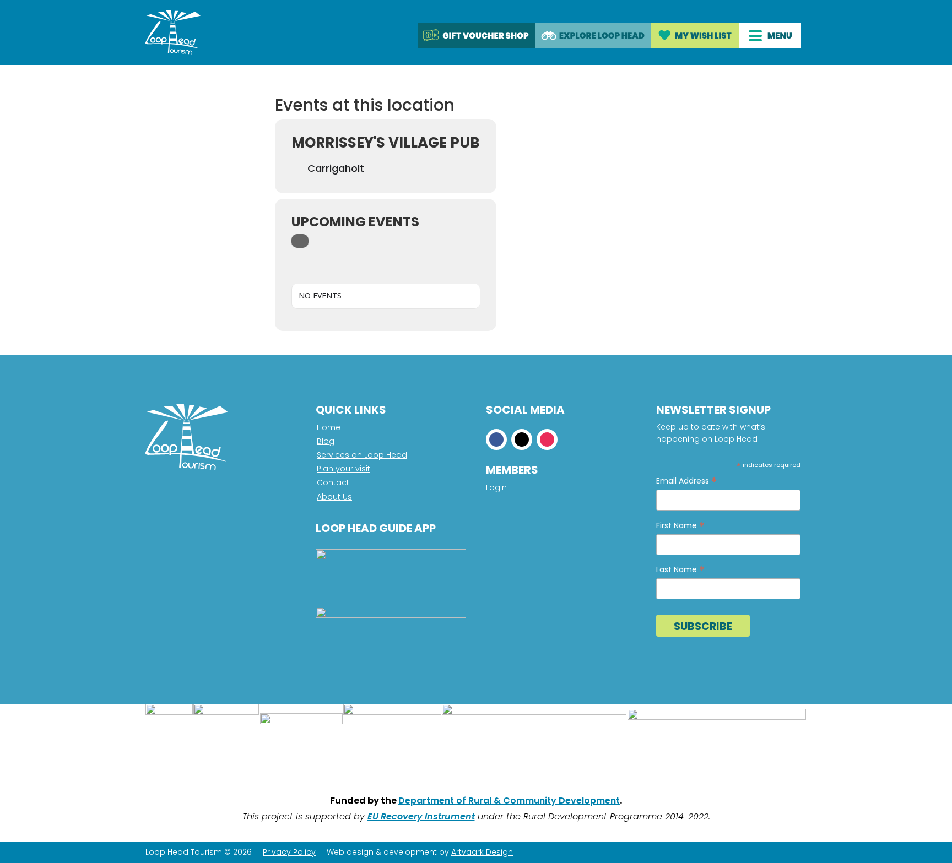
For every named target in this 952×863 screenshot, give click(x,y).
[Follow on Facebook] (496, 439)
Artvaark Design (482, 851)
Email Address (686, 481)
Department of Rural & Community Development (509, 800)
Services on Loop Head (362, 454)
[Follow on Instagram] (547, 439)
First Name (680, 526)
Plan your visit (343, 468)
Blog (325, 441)
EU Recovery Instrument (421, 816)
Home (328, 427)
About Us (334, 496)
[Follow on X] (521, 439)
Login (496, 488)
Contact (333, 482)
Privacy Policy (289, 851)
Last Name (680, 570)
